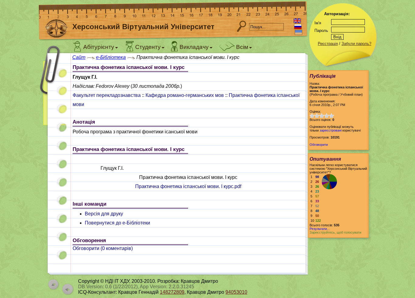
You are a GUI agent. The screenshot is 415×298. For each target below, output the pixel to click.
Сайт (78, 57)
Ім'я (317, 23)
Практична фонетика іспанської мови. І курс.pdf (188, 186)
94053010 (236, 292)
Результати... (320, 229)
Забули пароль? (356, 43)
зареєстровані (330, 130)
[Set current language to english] (297, 20)
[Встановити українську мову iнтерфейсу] (298, 32)
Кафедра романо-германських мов (185, 95)
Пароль (321, 30)
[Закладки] (54, 90)
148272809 (172, 292)
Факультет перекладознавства (107, 95)
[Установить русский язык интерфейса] (298, 26)
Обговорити (319, 144)
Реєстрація (328, 43)
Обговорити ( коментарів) (103, 248)
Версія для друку (104, 213)
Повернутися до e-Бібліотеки (117, 222)
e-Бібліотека (111, 57)
